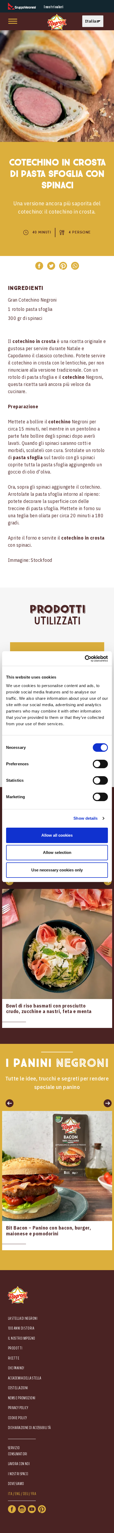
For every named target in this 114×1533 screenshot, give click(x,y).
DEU (25, 1494)
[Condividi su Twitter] (51, 266)
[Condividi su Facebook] (39, 266)
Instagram (22, 1509)
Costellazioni (18, 1388)
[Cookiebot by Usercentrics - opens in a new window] (85, 658)
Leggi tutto (57, 958)
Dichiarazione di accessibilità (29, 1428)
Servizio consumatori (17, 1451)
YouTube (32, 1509)
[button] (94, 21)
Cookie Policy (17, 1418)
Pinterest (42, 1509)
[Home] (57, 22)
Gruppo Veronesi (22, 6)
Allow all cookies (57, 835)
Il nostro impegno (21, 1338)
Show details (85, 818)
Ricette (13, 1358)
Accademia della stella (24, 1378)
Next (106, 1103)
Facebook (12, 1509)
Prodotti (15, 1348)
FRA (33, 1494)
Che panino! (16, 1368)
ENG (17, 1494)
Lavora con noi (19, 1464)
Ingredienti (25, 288)
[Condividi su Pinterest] (63, 266)
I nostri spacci (18, 1474)
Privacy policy (18, 1408)
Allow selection (57, 852)
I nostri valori (53, 7)
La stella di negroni (22, 1318)
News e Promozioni (22, 1398)
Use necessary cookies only (57, 870)
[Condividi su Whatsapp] (75, 266)
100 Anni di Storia (21, 1328)
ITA (10, 1494)
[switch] (100, 764)
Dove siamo (16, 1484)
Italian (92, 21)
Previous (8, 1103)
